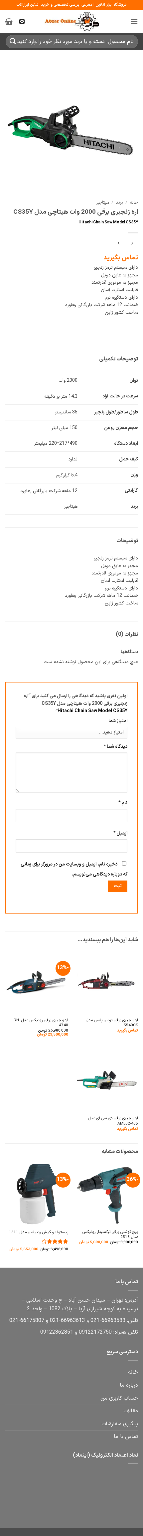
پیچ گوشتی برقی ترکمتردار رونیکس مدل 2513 (110, 1235)
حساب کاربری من (119, 1398)
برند (119, 202)
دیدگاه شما (115, 746)
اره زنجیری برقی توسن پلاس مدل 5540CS (112, 1023)
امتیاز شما (117, 720)
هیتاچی (102, 202)
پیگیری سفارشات (119, 1424)
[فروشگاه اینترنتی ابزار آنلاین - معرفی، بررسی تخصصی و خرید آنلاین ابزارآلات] (71, 21)
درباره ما (129, 1385)
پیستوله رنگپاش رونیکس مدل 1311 (38, 1232)
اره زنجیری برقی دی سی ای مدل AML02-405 (113, 1121)
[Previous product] (118, 244)
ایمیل (120, 833)
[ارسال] (13, 41)
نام (122, 803)
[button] (134, 21)
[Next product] (132, 244)
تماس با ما (126, 1437)
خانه (134, 202)
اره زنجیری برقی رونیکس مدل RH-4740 (41, 1023)
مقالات (130, 1411)
